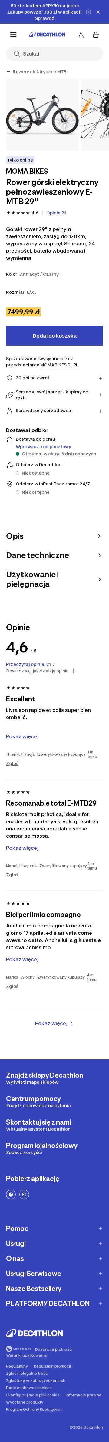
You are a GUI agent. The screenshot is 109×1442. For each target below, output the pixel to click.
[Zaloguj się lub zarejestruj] (81, 34)
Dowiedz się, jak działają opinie (37, 671)
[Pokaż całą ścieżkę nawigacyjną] (8, 71)
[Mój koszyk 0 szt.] (95, 34)
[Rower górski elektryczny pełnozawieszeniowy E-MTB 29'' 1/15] (42, 114)
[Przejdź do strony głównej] (47, 34)
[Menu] (13, 34)
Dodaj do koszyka (55, 336)
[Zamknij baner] (98, 12)
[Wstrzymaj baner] (88, 12)
